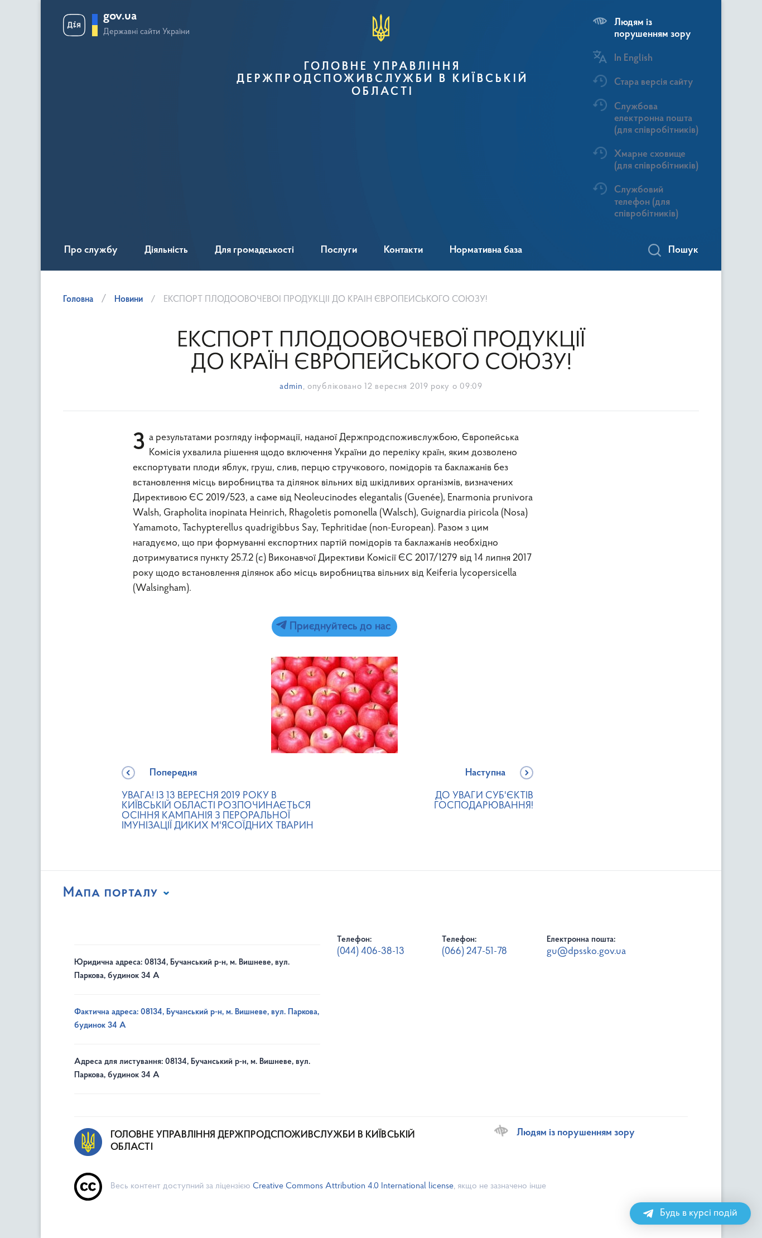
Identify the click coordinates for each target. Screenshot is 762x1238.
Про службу (91, 250)
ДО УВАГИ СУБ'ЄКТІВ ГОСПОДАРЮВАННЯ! (483, 789)
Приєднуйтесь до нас (338, 626)
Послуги (339, 250)
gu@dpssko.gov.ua (586, 952)
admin (291, 387)
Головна (78, 299)
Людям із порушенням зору (652, 28)
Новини (128, 299)
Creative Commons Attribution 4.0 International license (353, 1186)
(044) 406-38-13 (370, 952)
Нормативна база (486, 250)
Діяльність (166, 250)
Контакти (403, 250)
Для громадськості (254, 250)
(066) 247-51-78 (474, 952)
